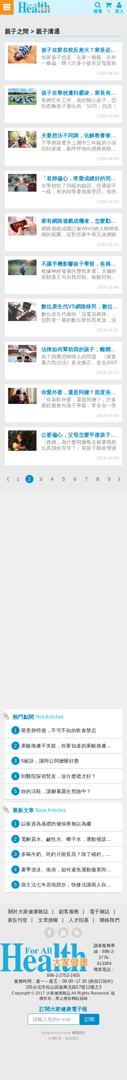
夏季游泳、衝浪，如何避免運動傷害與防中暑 (71, 869)
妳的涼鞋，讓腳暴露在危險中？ (56, 791)
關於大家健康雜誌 (28, 911)
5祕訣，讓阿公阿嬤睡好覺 (50, 761)
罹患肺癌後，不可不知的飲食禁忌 (58, 730)
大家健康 (44, 957)
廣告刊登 (17, 920)
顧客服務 (69, 911)
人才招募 (79, 920)
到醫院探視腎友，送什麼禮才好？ (58, 776)
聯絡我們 (110, 920)
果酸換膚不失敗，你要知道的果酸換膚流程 (68, 745)
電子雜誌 (100, 911)
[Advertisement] (63, 642)
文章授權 (48, 920)
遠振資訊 (72, 1038)
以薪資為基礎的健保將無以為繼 (56, 823)
